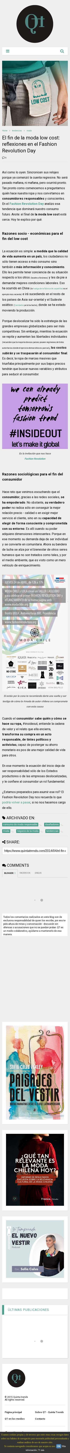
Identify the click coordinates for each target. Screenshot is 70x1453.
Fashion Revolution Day (27, 204)
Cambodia (19, 305)
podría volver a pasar (16, 802)
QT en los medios (15, 1419)
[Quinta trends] (35, 42)
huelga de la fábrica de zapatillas (48, 289)
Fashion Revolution (34, 458)
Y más (41, 1450)
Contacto (40, 1419)
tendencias (17, 131)
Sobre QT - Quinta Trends (49, 1412)
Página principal (13, 1412)
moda (29, 131)
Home (4, 131)
